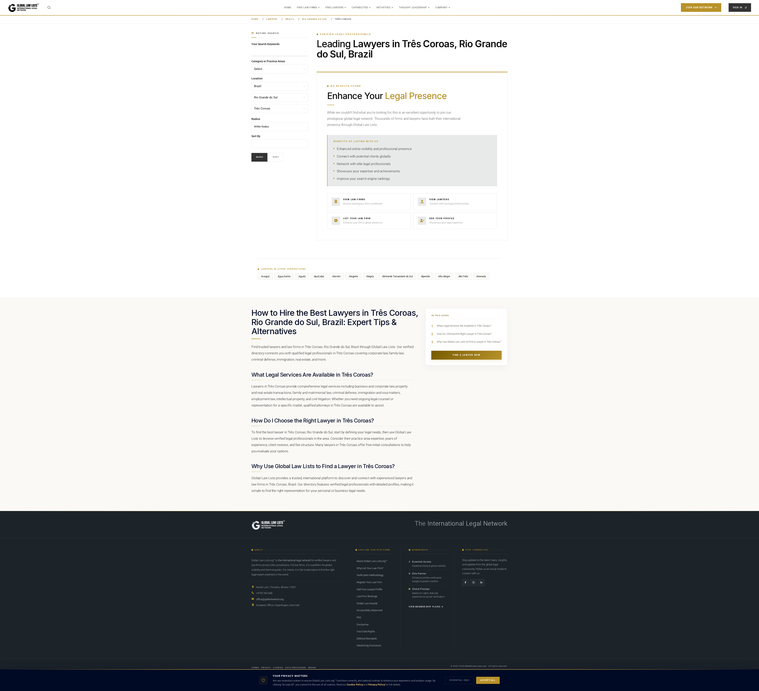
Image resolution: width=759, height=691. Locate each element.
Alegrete (353, 276)
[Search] (49, 7)
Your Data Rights (366, 631)
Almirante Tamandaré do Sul (397, 276)
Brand (312, 667)
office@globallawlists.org (270, 599)
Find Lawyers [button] (334, 7)
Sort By (255, 136)
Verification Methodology (370, 575)
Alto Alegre (444, 276)
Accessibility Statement (369, 610)
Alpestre (425, 276)
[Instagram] (473, 582)
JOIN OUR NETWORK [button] (699, 7)
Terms (255, 667)
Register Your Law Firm (369, 582)
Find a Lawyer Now (467, 355)
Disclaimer (362, 624)
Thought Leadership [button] (413, 7)
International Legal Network (468, 523)
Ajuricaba (319, 276)
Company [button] (441, 7)
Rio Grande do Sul (314, 19)
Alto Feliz (463, 276)
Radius (255, 119)
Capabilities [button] (360, 7)
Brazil (290, 19)
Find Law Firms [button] (307, 7)
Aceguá (265, 276)
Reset (276, 157)
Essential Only (459, 680)
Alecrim (336, 276)
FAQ (359, 617)
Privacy (266, 667)
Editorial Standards (367, 638)
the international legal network (294, 560)
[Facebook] (465, 582)
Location (256, 78)
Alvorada (481, 276)
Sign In (737, 7)
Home (287, 7)
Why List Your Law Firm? (370, 568)
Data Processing (295, 667)
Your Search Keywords (265, 44)
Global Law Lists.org (475, 666)
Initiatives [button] (383, 7)
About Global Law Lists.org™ (372, 561)
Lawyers (272, 19)
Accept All (488, 680)
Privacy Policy (376, 684)
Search (259, 157)
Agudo (301, 276)
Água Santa (284, 276)
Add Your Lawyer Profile (369, 589)
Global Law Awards (367, 603)
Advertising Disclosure (369, 645)
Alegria (370, 276)
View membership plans (424, 606)
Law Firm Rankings (367, 596)
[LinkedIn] (481, 582)
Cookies (278, 667)
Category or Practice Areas (268, 61)
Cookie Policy (355, 684)
